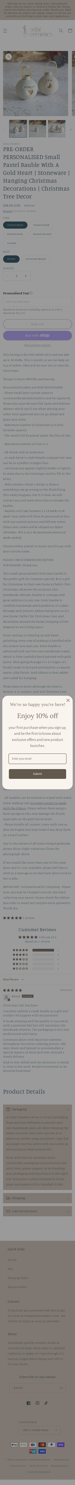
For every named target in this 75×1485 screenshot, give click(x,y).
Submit (37, 773)
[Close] (68, 700)
